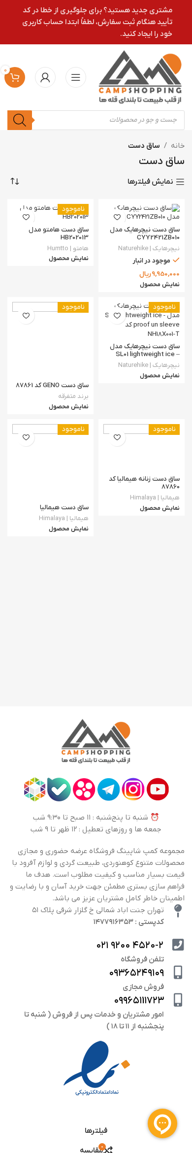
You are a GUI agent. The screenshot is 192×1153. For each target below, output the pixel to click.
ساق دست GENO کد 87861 (52, 385)
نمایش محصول (160, 285)
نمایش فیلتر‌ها (150, 181)
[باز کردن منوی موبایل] (76, 77)
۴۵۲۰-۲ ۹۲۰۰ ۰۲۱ (130, 945)
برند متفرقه (73, 396)
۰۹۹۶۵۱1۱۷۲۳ (139, 1000)
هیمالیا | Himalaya (155, 498)
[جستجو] (19, 120)
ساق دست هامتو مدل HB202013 (59, 234)
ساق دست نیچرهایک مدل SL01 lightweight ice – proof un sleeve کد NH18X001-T (145, 358)
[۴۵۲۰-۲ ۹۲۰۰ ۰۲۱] (178, 944)
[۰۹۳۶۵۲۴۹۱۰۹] (178, 972)
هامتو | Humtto (68, 248)
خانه (178, 146)
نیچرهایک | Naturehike (149, 248)
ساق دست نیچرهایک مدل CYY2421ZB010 (145, 234)
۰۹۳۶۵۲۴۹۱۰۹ (136, 973)
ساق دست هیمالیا (64, 507)
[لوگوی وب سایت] (140, 77)
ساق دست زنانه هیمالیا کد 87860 (144, 483)
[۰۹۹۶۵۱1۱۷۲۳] (178, 999)
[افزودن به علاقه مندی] (117, 217)
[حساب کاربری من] (45, 77)
